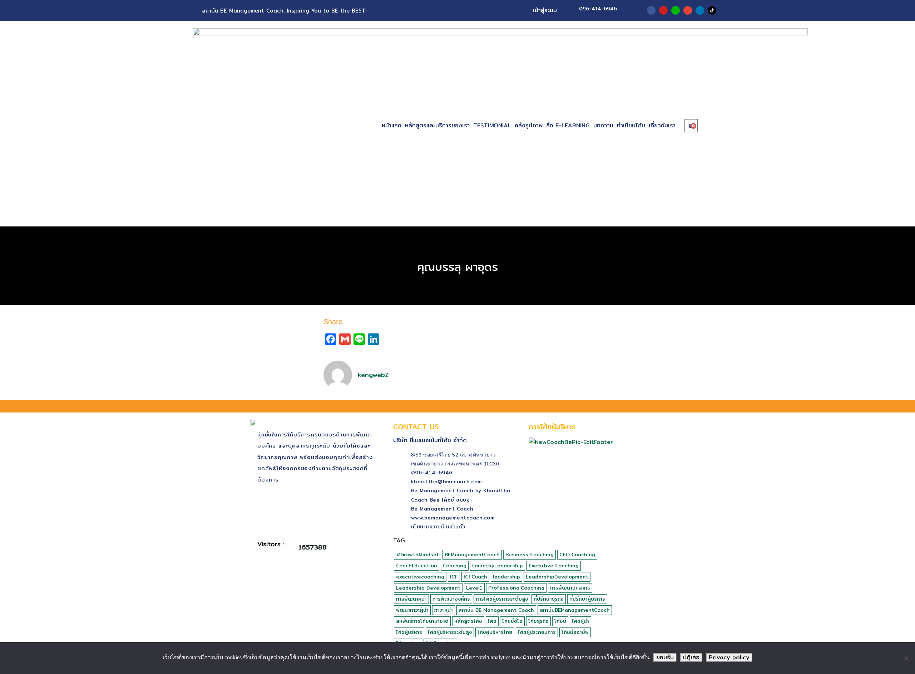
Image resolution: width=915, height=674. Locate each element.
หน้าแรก (391, 125)
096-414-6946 (598, 8)
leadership (506, 577)
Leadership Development (428, 588)
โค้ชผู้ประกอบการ (537, 632)
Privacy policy (729, 657)
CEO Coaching (577, 554)
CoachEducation (416, 566)
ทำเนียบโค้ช (631, 125)
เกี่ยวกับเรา (662, 125)
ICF (454, 577)
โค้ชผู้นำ (580, 621)
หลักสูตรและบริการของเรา (437, 125)
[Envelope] (687, 10)
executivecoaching (420, 577)
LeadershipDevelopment (557, 577)
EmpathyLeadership (497, 566)
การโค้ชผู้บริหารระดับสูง (502, 599)
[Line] (675, 10)
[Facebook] (651, 10)
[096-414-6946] (569, 10)
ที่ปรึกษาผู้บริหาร (587, 599)
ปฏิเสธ (691, 657)
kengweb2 (373, 375)
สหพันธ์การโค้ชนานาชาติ (422, 621)
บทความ (603, 125)
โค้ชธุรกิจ (538, 621)
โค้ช (492, 621)
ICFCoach (475, 577)
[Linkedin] (700, 10)
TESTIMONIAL (492, 125)
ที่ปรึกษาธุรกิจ (549, 599)
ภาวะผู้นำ (443, 610)
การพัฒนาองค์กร (451, 599)
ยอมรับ (665, 657)
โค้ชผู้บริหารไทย (495, 632)
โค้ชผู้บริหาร (409, 632)
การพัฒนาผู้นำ (411, 599)
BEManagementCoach (472, 554)
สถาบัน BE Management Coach (496, 610)
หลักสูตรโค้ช (468, 621)
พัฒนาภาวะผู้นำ (412, 610)
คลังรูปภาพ (529, 125)
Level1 (474, 588)
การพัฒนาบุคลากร (570, 588)
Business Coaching (529, 554)
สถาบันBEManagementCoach (575, 610)
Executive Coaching (554, 566)
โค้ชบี (560, 621)
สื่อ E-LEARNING (568, 125)
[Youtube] (663, 10)
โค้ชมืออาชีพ (575, 632)
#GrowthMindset (417, 554)
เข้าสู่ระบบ (545, 10)
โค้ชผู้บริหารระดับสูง (450, 632)
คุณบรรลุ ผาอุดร (457, 266)
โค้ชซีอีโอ (512, 621)
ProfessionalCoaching (516, 588)
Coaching (454, 566)
